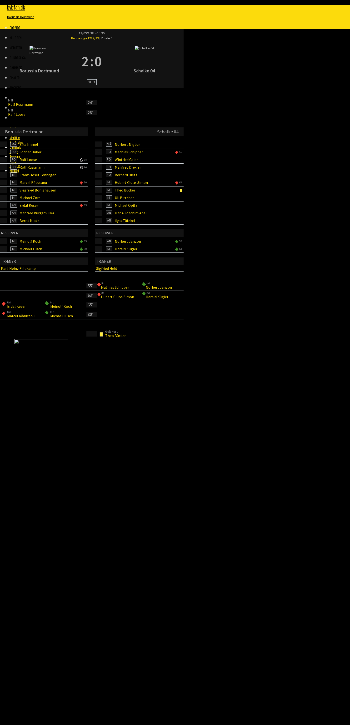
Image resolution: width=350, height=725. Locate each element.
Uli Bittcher (124, 197)
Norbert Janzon (128, 241)
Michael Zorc (30, 197)
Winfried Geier (126, 159)
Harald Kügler (126, 249)
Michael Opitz (126, 205)
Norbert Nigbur (127, 144)
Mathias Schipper (129, 152)
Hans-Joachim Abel (131, 213)
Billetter (16, 107)
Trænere (15, 87)
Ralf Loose (16, 114)
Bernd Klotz (29, 220)
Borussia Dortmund (20, 17)
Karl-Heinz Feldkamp (18, 268)
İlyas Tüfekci (125, 220)
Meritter (15, 137)
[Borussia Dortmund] (39, 61)
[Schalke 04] (144, 61)
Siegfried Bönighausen (38, 190)
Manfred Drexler (128, 167)
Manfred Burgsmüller (37, 213)
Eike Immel (29, 144)
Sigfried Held (106, 268)
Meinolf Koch (30, 241)
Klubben (15, 37)
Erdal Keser (29, 205)
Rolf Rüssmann (20, 104)
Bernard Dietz (126, 174)
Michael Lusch (31, 249)
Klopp (14, 97)
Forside (15, 27)
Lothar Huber (30, 152)
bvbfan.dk (16, 7)
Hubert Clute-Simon (131, 182)
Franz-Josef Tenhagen (38, 174)
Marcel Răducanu (33, 182)
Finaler (15, 77)
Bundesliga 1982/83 (85, 38)
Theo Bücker (125, 190)
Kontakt (15, 117)
